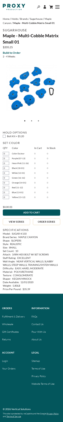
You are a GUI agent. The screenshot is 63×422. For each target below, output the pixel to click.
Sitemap (35, 360)
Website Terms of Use (42, 383)
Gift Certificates (10, 331)
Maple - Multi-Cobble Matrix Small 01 (34, 22)
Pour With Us (38, 331)
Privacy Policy (38, 376)
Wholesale (7, 324)
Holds (15, 18)
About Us (36, 339)
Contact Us (37, 324)
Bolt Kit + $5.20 (15, 136)
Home (6, 18)
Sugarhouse (36, 18)
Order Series (46, 221)
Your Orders (8, 368)
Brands (24, 18)
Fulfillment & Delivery (13, 316)
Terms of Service (13, 416)
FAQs (34, 316)
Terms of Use (38, 368)
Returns (6, 339)
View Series (16, 221)
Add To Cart (31, 212)
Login (5, 360)
